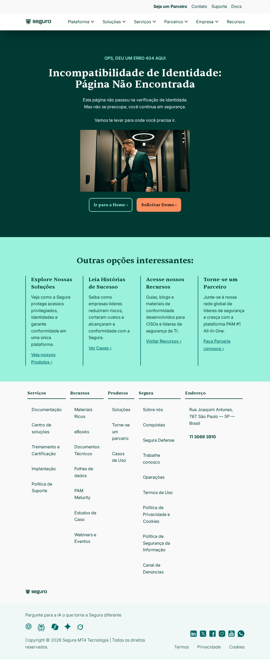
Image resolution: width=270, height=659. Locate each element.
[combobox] (135, 28)
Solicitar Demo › (158, 205)
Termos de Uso (158, 492)
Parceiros (173, 21)
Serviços (142, 21)
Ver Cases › (100, 348)
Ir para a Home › (111, 205)
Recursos (236, 21)
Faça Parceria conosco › (217, 344)
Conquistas (154, 424)
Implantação (44, 468)
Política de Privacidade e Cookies (156, 514)
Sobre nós (153, 409)
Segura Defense (158, 440)
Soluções (112, 21)
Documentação (47, 409)
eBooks (81, 431)
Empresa (205, 21)
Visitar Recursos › (163, 341)
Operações (154, 477)
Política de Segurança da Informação (156, 543)
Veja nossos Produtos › (43, 358)
